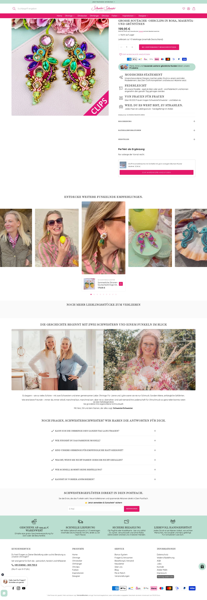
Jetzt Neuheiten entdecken (102, 2)
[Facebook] (13, 588)
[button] (27, 8)
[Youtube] (23, 588)
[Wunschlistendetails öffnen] (184, 8)
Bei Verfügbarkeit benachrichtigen (159, 47)
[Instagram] (18, 588)
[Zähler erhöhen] (132, 47)
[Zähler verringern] (121, 47)
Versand (141, 31)
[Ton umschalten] (121, 270)
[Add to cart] (121, 284)
